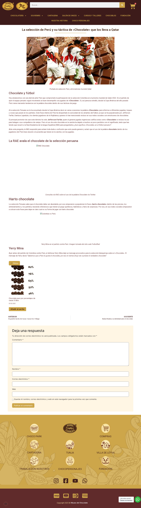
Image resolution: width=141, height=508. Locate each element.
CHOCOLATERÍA (17, 16)
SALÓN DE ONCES (69, 16)
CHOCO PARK (34, 436)
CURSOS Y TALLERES (92, 16)
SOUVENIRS (35, 16)
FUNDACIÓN (125, 16)
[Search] (122, 5)
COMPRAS (105, 436)
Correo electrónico (20, 379)
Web (14, 389)
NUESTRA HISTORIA (59, 21)
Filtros (15, 263)
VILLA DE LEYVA (106, 452)
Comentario (17, 340)
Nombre (16, 369)
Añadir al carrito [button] (17, 309)
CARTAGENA (53, 16)
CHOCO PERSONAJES (81, 21)
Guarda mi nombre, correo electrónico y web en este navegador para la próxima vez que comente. (55, 399)
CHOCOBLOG (111, 16)
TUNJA (70, 452)
